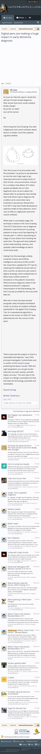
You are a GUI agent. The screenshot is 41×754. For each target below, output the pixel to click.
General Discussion (17, 427)
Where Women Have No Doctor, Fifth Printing (18, 584)
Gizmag (13, 390)
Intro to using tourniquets (18, 464)
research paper (23, 363)
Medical (10, 579)
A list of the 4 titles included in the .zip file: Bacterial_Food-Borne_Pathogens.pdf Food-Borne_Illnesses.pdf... (20, 573)
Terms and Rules (26, 748)
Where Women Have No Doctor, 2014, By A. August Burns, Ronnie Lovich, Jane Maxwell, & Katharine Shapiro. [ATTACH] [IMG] (22, 589)
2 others (24, 403)
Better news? (13, 523)
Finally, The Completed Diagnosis (17, 494)
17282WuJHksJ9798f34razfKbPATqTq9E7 (16, 737)
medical (8, 83)
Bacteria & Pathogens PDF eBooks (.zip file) (18, 568)
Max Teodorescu (13, 395)
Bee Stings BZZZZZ (16, 431)
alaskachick (12, 403)
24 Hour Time (19, 741)
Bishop (16, 487)
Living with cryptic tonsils (18, 552)
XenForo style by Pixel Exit (25, 751)
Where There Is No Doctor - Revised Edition (21, 631)
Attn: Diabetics (14, 538)
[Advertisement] (20, 61)
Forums (9, 18)
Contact (24, 744)
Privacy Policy (36, 748)
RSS (38, 744)
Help (31, 744)
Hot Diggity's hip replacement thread (20, 416)
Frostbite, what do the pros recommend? (19, 693)
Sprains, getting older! (17, 663)
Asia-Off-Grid (18, 503)
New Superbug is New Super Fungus (19, 600)
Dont (17, 403)
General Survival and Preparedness (18, 441)
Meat (15, 440)
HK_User (13, 90)
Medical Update (14, 509)
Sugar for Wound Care (17, 708)
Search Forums (7, 23)
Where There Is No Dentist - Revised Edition (19, 615)
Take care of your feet (17, 478)
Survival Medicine (17, 474)
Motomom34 (18, 716)
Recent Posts (18, 23)
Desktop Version (31, 741)
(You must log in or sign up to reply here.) (26, 411)
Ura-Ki (16, 671)
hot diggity (17, 425)
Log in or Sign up (33, 1)
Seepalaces (17, 608)
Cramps (11, 677)
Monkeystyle (7, 741)
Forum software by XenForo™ (9, 751)
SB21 (15, 686)
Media (21, 17)
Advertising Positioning (12, 750)
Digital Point (24, 750)
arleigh (6, 403)
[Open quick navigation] (38, 29)
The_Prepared (18, 472)
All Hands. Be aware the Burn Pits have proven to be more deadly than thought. (22, 448)
